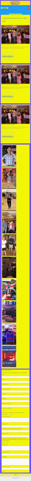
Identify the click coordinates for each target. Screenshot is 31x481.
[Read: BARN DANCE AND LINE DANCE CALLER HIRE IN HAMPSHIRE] (15, 74)
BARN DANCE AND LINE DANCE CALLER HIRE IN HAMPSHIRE (10, 84)
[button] (4, 8)
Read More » (8, 58)
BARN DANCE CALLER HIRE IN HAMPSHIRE (8, 44)
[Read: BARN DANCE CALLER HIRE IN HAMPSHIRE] (15, 34)
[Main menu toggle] (29, 8)
